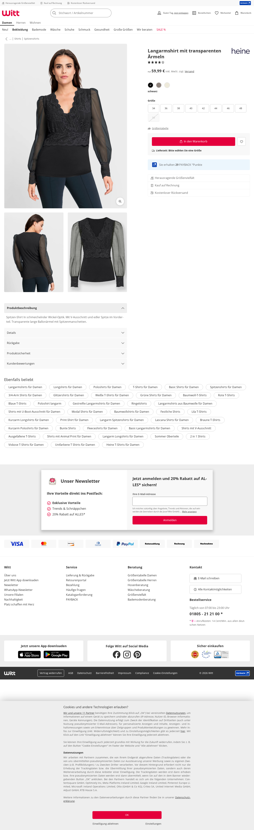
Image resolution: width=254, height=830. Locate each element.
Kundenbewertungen (21, 363)
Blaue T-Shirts (17, 403)
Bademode (39, 29)
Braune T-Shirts (210, 420)
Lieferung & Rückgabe (80, 575)
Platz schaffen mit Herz (19, 604)
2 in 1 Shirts (197, 436)
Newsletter (11, 585)
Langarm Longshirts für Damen (123, 436)
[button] (5, 39)
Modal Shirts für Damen (87, 412)
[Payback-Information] (242, 673)
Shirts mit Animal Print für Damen (69, 436)
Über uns (10, 575)
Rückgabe (13, 343)
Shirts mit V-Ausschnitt (196, 428)
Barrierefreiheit (105, 673)
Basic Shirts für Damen (184, 387)
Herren (21, 23)
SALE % (161, 29)
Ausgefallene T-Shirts (22, 436)
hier (183, 731)
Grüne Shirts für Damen (156, 395)
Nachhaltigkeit (13, 599)
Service (71, 567)
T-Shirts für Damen (145, 387)
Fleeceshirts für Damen (102, 428)
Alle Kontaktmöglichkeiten (215, 589)
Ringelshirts (139, 403)
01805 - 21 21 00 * (206, 613)
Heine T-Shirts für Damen (122, 445)
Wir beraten (144, 29)
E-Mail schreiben (206, 579)
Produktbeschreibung (22, 308)
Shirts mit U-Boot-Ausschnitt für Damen (34, 412)
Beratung (135, 567)
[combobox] (88, 13)
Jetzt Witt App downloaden (21, 580)
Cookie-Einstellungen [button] (165, 673)
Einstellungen (153, 823)
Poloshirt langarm (49, 403)
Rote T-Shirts (226, 395)
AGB (70, 673)
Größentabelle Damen (142, 575)
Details (11, 333)
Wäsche (55, 29)
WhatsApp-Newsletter (18, 590)
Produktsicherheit (18, 353)
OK (127, 815)
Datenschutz (84, 673)
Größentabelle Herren (142, 580)
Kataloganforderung (79, 595)
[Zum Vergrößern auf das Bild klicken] (120, 201)
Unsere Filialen (13, 595)
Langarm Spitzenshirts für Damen (122, 420)
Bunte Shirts (68, 428)
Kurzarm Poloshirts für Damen (28, 428)
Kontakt (196, 567)
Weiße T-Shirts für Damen (112, 395)
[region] (127, 765)
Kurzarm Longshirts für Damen (28, 420)
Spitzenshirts (31, 38)
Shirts (17, 38)
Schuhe (69, 29)
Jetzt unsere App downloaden (44, 646)
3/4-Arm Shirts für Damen (25, 395)
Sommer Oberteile (167, 436)
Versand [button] (189, 71)
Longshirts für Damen (68, 387)
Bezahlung (72, 585)
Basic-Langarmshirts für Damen (149, 428)
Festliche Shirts (170, 412)
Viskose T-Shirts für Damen (26, 445)
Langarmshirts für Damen (25, 387)
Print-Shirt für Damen (74, 420)
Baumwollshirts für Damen (131, 412)
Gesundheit (102, 29)
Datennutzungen (176, 713)
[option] (150, 85)
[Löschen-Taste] (107, 13)
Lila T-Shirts (199, 412)
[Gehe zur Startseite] (10, 13)
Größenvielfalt (137, 595)
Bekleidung (20, 29)
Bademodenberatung (142, 599)
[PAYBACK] (245, 3)
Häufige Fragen (76, 590)
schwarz (152, 91)
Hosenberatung (138, 585)
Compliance (142, 673)
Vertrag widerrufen (51, 673)
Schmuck (84, 29)
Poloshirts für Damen (107, 387)
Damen (7, 23)
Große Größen (123, 29)
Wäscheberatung (139, 590)
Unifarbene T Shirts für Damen (75, 445)
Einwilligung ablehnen (106, 823)
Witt (7, 567)
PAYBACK (72, 599)
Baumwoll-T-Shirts (195, 395)
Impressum (124, 673)
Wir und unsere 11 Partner (79, 713)
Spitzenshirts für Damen (226, 387)
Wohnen (35, 23)
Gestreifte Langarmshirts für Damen (96, 403)
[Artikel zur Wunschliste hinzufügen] (241, 141)
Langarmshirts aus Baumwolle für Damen (185, 403)
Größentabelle (160, 128)
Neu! (5, 29)
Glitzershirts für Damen (68, 395)
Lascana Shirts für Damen (172, 420)
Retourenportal (76, 580)
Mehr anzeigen (189, 511)
